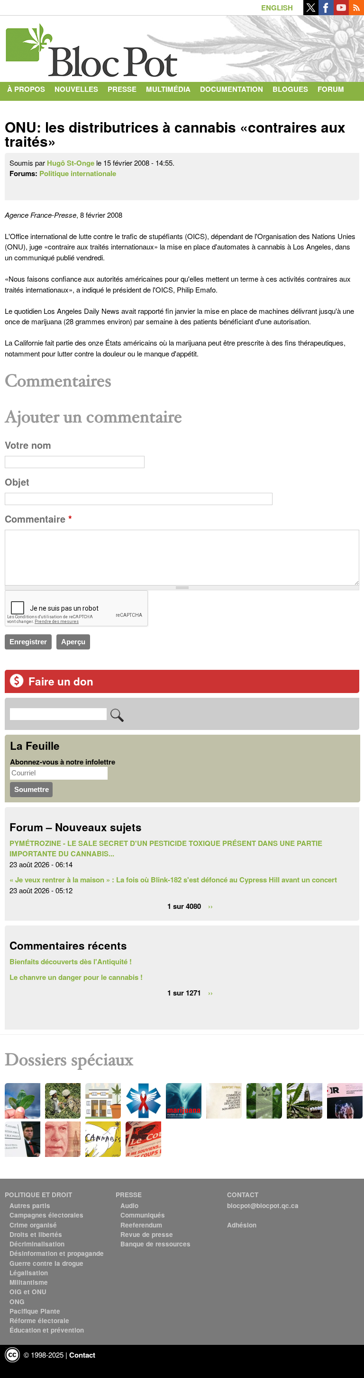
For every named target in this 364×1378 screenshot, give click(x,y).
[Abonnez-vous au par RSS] (356, 12)
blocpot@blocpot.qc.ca (263, 1205)
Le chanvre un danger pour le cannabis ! (76, 977)
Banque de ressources (155, 1243)
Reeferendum (141, 1224)
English (277, 7)
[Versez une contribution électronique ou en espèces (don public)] (16, 685)
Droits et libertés (35, 1234)
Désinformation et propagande (56, 1253)
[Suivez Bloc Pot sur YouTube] (341, 12)
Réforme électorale (39, 1320)
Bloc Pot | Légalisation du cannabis (92, 46)
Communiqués (142, 1214)
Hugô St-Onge (70, 163)
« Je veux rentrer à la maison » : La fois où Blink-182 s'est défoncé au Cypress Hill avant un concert (173, 879)
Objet (17, 482)
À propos (26, 89)
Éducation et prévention (46, 1329)
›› (210, 905)
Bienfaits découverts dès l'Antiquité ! (70, 961)
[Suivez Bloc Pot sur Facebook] (326, 12)
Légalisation (28, 1272)
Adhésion (241, 1224)
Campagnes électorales (46, 1214)
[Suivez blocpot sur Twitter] (310, 12)
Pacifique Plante (34, 1311)
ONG (17, 1301)
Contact (24, 108)
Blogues (290, 89)
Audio (129, 1205)
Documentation (231, 89)
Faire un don (60, 681)
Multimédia (168, 89)
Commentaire (38, 518)
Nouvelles (76, 89)
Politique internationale (77, 173)
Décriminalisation (36, 1243)
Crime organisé (33, 1224)
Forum (331, 89)
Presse (122, 89)
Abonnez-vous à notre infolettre (62, 761)
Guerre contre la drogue (46, 1263)
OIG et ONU (27, 1291)
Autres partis (29, 1205)
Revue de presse (146, 1234)
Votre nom (28, 445)
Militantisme (28, 1282)
